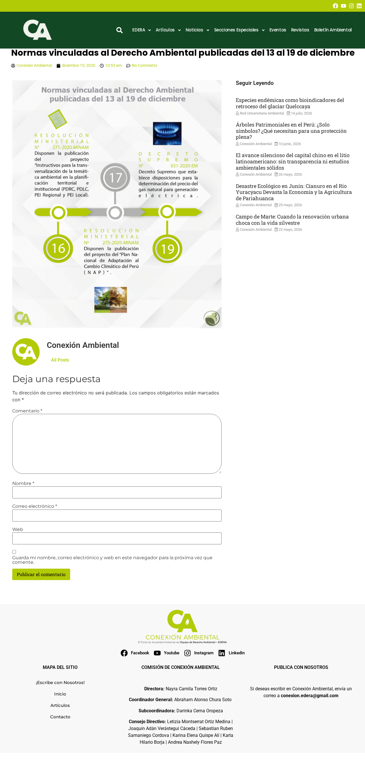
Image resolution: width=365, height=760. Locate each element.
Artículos (60, 705)
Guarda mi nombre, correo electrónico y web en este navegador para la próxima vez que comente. (112, 560)
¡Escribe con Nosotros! (60, 682)
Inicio (60, 694)
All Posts (60, 360)
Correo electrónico (34, 506)
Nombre (23, 483)
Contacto (60, 716)
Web (17, 529)
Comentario (27, 411)
